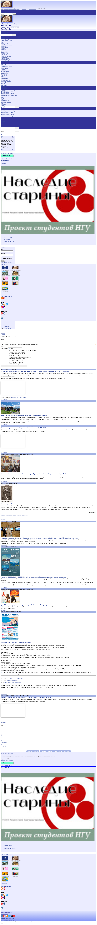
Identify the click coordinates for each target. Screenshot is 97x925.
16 (1, 732)
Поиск (14, 14)
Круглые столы (4, 68)
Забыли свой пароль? (6, 262)
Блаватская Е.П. (5, 43)
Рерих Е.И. (3, 45)
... (1, 729)
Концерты (3, 71)
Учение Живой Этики (6, 40)
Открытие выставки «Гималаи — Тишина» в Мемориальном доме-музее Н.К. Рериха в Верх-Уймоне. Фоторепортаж (39, 538)
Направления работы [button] (4, 62)
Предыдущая (4, 742)
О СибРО (3, 65)
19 (1, 737)
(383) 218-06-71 (4, 12)
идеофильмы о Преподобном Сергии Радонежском (14, 515)
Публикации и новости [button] (4, 87)
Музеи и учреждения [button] (4, 108)
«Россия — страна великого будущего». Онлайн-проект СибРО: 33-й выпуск (26, 697)
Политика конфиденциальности (7, 920)
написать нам (32, 9)
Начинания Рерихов (6, 56)
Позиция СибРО (5, 58)
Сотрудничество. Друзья (7, 83)
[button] (6, 296)
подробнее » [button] (4, 399)
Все (2, 744)
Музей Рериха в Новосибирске (9, 111)
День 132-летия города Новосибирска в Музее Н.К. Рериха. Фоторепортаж (25, 605)
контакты (24, 9)
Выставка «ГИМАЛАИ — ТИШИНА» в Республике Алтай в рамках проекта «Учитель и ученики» (33, 577)
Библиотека (4, 95)
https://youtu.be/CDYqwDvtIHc (18, 397)
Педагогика (4, 75)
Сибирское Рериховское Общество (8, 918)
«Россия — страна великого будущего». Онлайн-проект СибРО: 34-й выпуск (26, 428)
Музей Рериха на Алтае (7, 112)
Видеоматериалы (5, 100)
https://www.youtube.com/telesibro (12, 682)
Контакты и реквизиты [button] (7, 912)
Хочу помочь (4, 85)
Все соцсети (4, 106)
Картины (3, 97)
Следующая (4, 746)
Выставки (3, 70)
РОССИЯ (3, 104)
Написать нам (7, 328)
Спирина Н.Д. (4, 53)
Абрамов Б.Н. (4, 51)
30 (1, 741)
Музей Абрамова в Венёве (7, 114)
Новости (3, 90)
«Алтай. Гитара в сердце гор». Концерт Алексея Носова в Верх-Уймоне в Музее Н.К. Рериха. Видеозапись (35, 371)
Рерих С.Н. (3, 50)
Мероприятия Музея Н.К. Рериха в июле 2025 (16, 642)
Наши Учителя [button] (3, 37)
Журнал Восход (5, 92)
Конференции (4, 73)
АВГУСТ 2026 (5, 160)
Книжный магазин (5, 80)
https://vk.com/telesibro (12, 680)
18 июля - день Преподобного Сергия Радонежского (18, 504)
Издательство (4, 78)
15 (1, 730)
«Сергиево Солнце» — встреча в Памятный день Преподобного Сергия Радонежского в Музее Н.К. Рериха (36, 474)
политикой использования (33, 921)
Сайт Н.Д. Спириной (6, 60)
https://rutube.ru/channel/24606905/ (14, 678)
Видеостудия (4, 82)
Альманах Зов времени (7, 94)
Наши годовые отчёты (6, 66)
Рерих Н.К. (3, 46)
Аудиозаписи (4, 99)
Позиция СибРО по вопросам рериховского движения (10, 239)
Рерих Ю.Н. (4, 48)
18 (1, 735)
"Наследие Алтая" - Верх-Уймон (9, 116)
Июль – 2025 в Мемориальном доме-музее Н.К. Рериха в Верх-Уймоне (24, 415)
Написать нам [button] (4, 914)
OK (2, 923)
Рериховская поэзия (6, 77)
